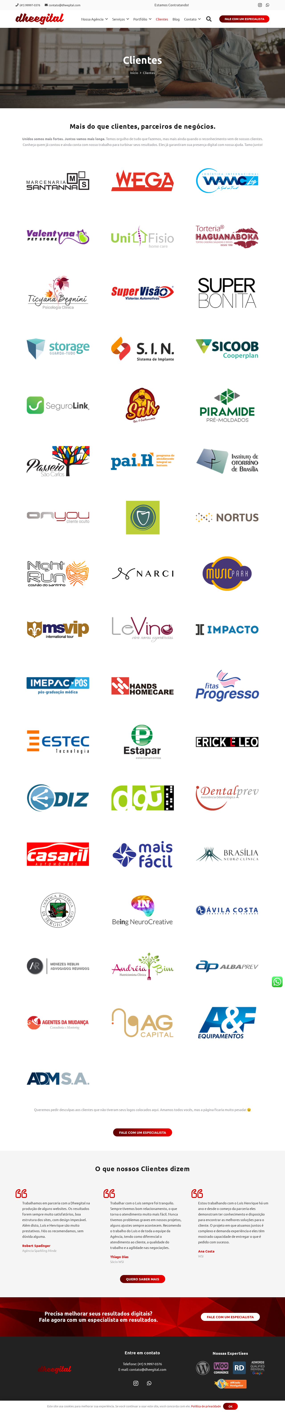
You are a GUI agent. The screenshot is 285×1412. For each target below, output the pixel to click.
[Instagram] (260, 5)
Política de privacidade (206, 1406)
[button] (209, 19)
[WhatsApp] (267, 5)
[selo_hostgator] (230, 1384)
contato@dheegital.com (147, 1369)
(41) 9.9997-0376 (150, 1364)
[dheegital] (40, 19)
